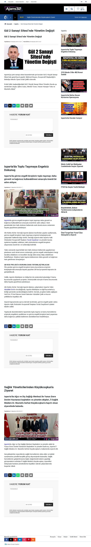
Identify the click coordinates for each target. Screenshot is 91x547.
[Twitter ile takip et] (11, 539)
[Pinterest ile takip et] (28, 539)
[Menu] (66, 9)
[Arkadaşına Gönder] (22, 105)
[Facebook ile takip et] (6, 539)
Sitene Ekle (33, 1)
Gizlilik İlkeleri (73, 537)
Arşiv (27, 1)
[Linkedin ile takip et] (20, 539)
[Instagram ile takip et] (24, 539)
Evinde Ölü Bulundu (33, 17)
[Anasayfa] (5, 1)
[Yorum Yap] (31, 105)
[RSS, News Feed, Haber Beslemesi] (33, 539)
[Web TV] (82, 2)
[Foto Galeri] (86, 2)
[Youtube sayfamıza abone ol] (15, 539)
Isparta (16, 24)
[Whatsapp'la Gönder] (18, 105)
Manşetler (10, 1)
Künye (59, 537)
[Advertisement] (33, 156)
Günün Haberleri (20, 1)
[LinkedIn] (14, 105)
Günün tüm (81, 17)
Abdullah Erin (9, 289)
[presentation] (10, 17)
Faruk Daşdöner (33, 240)
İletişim (66, 537)
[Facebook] (6, 105)
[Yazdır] (26, 105)
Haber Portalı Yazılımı (13, 544)
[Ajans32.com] (13, 9)
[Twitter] (10, 105)
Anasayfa (9, 24)
